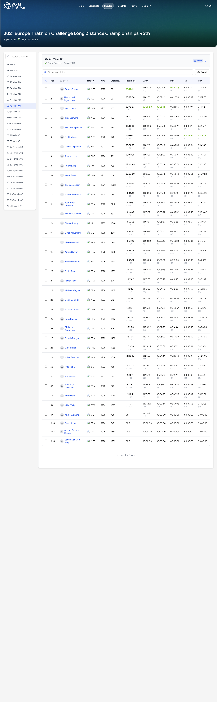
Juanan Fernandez (73, 194)
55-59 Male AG (14, 117)
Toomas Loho (71, 156)
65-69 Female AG (15, 200)
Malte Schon (71, 175)
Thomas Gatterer (73, 213)
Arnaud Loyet (71, 252)
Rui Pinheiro (70, 165)
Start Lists (94, 5)
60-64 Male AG (14, 123)
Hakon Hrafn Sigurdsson (70, 99)
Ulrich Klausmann (73, 232)
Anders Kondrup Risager (71, 431)
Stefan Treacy (71, 223)
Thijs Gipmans (71, 117)
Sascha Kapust (72, 309)
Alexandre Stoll (72, 242)
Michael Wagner (72, 290)
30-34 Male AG (14, 88)
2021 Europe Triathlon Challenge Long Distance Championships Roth (77, 33)
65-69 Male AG (14, 129)
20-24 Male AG (14, 76)
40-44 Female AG (15, 170)
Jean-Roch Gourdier (70, 204)
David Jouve (70, 423)
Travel (134, 5)
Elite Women (12, 70)
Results (108, 5)
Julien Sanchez (72, 357)
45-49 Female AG (15, 176)
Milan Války (70, 405)
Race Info (121, 5)
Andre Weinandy (72, 414)
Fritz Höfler (70, 366)
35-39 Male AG (14, 94)
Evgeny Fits (70, 347)
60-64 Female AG (15, 194)
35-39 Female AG (15, 164)
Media (145, 5)
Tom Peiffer (70, 376)
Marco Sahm (71, 108)
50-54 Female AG (15, 182)
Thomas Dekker (72, 184)
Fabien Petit (70, 280)
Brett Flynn (70, 395)
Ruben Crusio (71, 89)
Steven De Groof (73, 261)
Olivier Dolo (70, 271)
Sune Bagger (71, 319)
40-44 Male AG (14, 99)
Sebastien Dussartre (69, 386)
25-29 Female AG (15, 152)
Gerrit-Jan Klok (72, 299)
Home (81, 5)
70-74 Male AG (13, 135)
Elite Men (11, 64)
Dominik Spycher (73, 146)
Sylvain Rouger (72, 338)
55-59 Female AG (15, 188)
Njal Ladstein (71, 137)
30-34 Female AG (15, 158)
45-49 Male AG (14, 105)
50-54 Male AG (14, 111)
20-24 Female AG (15, 147)
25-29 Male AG (14, 82)
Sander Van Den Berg (72, 441)
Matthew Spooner (73, 127)
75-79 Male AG (13, 141)
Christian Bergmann (70, 328)
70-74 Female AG (14, 206)
